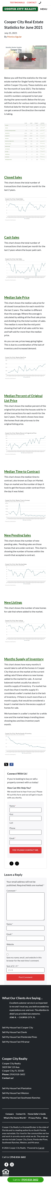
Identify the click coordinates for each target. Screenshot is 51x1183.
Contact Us (21, 1114)
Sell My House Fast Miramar (16, 1041)
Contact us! (8, 1078)
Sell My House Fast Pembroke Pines (19, 1037)
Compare (10, 1114)
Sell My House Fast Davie (14, 1032)
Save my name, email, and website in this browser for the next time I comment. (24, 959)
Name (12, 806)
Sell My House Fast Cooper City (17, 1027)
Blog (45, 1118)
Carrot (41, 1148)
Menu (43, 9)
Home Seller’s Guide (37, 1114)
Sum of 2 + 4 (13, 966)
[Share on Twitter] (6, 764)
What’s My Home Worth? (15, 1118)
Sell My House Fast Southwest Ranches (21, 1097)
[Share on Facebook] (11, 764)
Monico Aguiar (14, 36)
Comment (12, 891)
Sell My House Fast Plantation (16, 1088)
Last (11, 823)
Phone (12, 828)
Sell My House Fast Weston (15, 1093)
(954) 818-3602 (17, 1074)
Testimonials (17, 2)
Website (10, 944)
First (11, 814)
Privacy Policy (34, 1118)
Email (12, 838)
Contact (31, 2)
